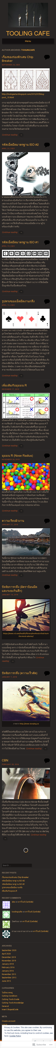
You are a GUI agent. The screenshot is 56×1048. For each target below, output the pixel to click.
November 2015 (9, 974)
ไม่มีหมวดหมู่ (7, 993)
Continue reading (12, 135)
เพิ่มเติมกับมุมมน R (14, 385)
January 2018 (8, 964)
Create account (8, 1021)
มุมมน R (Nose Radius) (17, 455)
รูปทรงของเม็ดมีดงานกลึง (18, 301)
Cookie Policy (15, 1036)
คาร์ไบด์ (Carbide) (25, 902)
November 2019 (9, 961)
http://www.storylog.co (29, 724)
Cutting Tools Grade (10, 999)
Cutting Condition (9, 996)
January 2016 (8, 971)
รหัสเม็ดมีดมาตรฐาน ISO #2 (20, 144)
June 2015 (6, 981)
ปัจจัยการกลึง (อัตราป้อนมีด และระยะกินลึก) (19, 588)
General (5, 1006)
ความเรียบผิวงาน (13, 520)
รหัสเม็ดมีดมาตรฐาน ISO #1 (20, 242)
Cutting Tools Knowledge (13, 1003)
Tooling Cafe (28, 33)
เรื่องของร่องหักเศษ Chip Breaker (17, 59)
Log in (4, 1024)
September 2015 (9, 978)
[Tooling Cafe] (28, 28)
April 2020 (6, 954)
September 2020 (9, 950)
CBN (5, 760)
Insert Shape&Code (10, 1009)
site (13, 902)
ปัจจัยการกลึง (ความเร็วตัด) (19, 673)
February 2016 (8, 967)
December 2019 (9, 957)
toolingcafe (28, 50)
